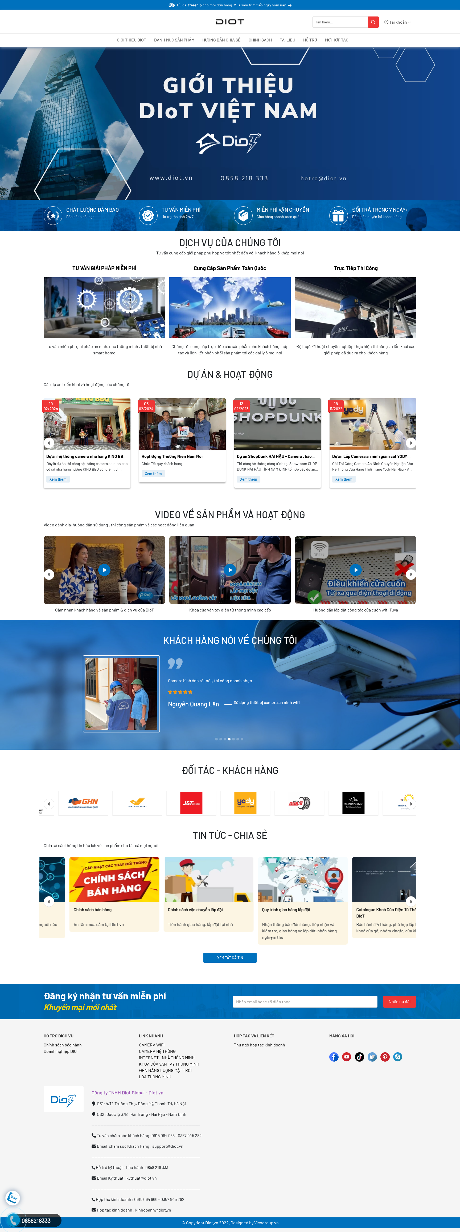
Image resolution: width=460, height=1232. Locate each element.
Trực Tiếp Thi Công (356, 268)
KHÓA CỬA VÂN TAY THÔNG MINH (169, 1063)
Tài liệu (287, 39)
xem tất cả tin (230, 958)
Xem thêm (58, 473)
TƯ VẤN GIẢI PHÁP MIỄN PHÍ (104, 268)
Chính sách (260, 39)
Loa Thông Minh (155, 1076)
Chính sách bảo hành (63, 1044)
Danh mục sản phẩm (174, 39)
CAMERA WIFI (152, 1044)
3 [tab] (225, 739)
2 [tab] (221, 739)
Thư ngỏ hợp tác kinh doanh (260, 1044)
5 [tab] (233, 739)
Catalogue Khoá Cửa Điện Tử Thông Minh (368, 909)
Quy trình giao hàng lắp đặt (166, 909)
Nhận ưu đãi (399, 1001)
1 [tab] (216, 739)
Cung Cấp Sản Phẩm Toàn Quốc (230, 268)
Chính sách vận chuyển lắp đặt (75, 909)
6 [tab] (238, 739)
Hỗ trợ (310, 39)
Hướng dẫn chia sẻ (221, 39)
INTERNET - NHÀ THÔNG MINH (167, 1057)
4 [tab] (229, 739)
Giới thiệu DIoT (131, 39)
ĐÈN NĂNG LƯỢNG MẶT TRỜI (165, 1070)
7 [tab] (242, 739)
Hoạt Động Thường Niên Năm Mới (76, 456)
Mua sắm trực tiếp (248, 5)
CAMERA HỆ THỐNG (157, 1051)
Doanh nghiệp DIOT (61, 1051)
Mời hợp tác (336, 39)
